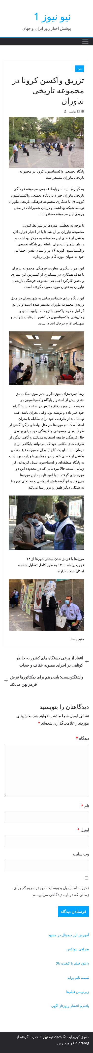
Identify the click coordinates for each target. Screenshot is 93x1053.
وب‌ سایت (81, 854)
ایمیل (83, 830)
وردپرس (63, 1043)
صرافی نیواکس (77, 949)
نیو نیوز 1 (52, 16)
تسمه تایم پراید (78, 977)
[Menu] (85, 41)
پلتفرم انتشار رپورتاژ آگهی (70, 1005)
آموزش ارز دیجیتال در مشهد (68, 935)
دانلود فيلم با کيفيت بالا (72, 963)
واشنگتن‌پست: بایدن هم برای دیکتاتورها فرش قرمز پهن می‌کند (46, 680)
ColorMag (81, 1043)
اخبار (79, 68)
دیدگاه (82, 738)
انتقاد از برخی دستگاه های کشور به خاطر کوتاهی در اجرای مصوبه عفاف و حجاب (49, 661)
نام (85, 806)
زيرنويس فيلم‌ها (77, 991)
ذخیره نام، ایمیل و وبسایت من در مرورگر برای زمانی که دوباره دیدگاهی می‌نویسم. (51, 891)
